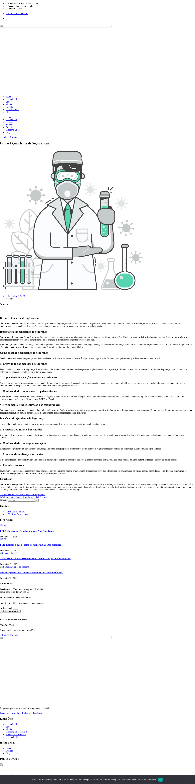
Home (8, 96)
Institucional (11, 99)
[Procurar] (37, 500)
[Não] (191, 779)
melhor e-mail (6, 608)
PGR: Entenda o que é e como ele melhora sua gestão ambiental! (31, 545)
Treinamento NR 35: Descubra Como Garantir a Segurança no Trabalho (35, 558)
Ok (160, 779)
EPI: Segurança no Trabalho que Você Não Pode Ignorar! (28, 531)
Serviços (9, 102)
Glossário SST (12, 109)
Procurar (4, 500)
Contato (9, 107)
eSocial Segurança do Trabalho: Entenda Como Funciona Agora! (31, 572)
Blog (8, 112)
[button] (97, 310)
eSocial (9, 104)
